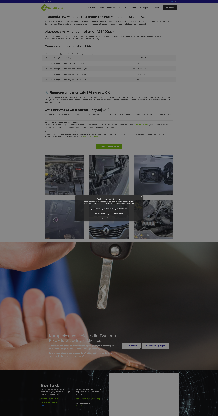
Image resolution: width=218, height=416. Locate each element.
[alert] (109, 208)
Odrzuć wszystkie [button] (118, 214)
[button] (109, 218)
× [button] (141, 196)
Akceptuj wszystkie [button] (100, 214)
